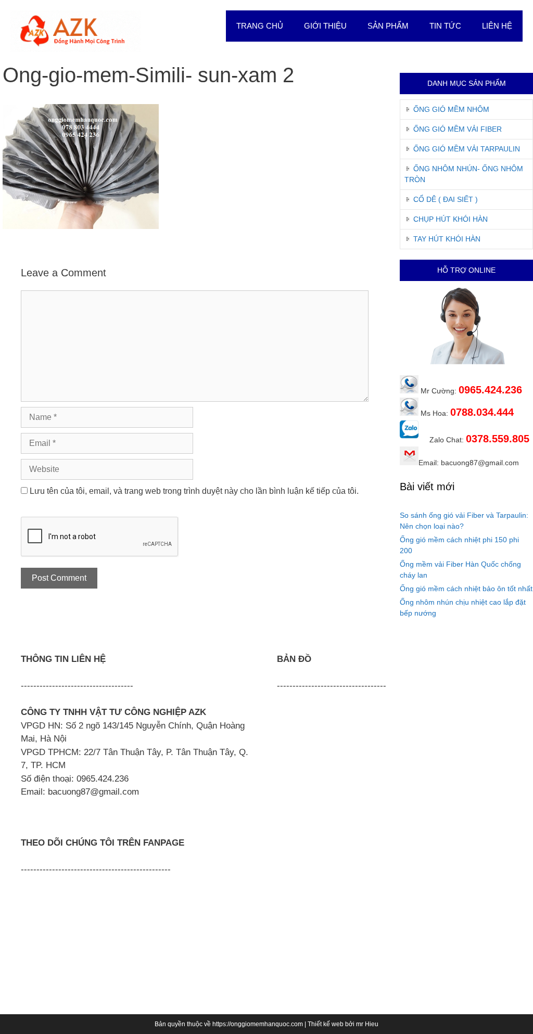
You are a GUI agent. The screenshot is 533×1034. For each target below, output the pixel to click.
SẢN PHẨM (388, 25)
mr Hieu (367, 1024)
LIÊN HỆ (497, 25)
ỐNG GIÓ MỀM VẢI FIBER (457, 129)
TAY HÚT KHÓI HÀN (446, 239)
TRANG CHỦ (259, 25)
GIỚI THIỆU (325, 25)
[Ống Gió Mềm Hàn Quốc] (75, 30)
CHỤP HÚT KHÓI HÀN (450, 219)
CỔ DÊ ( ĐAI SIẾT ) (445, 199)
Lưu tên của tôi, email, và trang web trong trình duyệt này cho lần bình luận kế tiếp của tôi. (194, 491)
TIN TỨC (445, 25)
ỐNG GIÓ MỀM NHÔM (451, 109)
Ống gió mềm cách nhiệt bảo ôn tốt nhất (466, 588)
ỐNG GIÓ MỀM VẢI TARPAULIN (466, 149)
